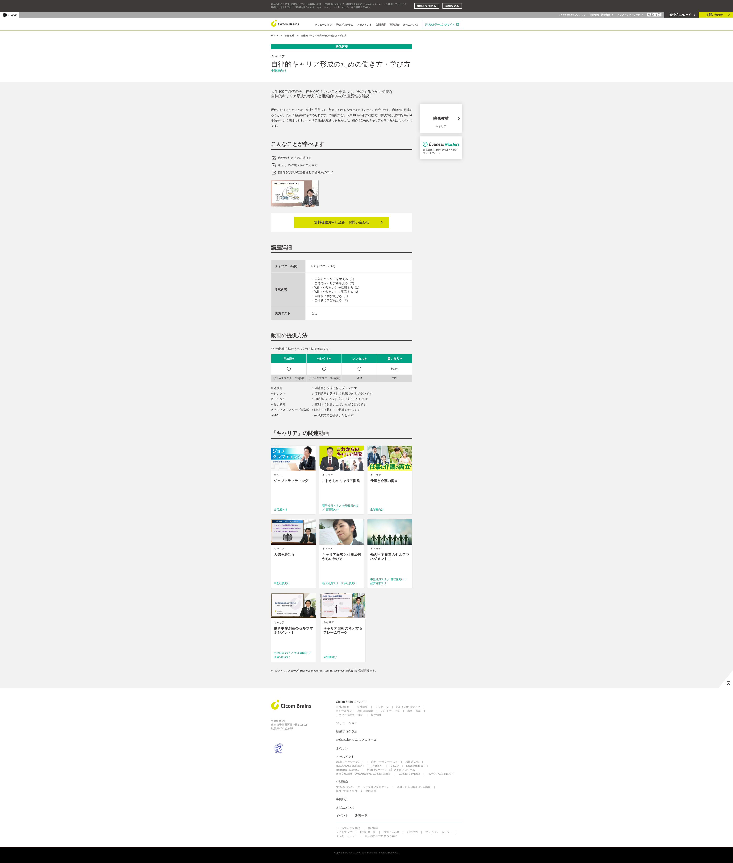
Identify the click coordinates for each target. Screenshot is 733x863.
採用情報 (376, 714)
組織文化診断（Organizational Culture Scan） (363, 773)
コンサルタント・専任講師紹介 (354, 710)
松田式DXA (412, 761)
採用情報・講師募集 (600, 14)
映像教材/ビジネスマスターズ (356, 739)
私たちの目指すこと (408, 706)
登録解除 (373, 828)
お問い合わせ (714, 14)
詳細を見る (452, 5)
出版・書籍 (414, 710)
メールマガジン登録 (348, 828)
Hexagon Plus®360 (347, 769)
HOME (274, 35)
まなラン (342, 748)
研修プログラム (346, 731)
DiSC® (395, 765)
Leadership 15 (415, 765)
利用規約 (412, 832)
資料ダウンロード (680, 14)
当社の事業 (342, 706)
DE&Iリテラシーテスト (349, 761)
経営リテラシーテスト (384, 761)
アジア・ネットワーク (628, 14)
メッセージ (382, 706)
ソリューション (346, 723)
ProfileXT (377, 765)
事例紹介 (342, 799)
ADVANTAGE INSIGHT (441, 773)
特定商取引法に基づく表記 (381, 836)
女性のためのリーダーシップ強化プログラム (362, 786)
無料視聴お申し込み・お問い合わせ (341, 222)
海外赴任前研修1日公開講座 (414, 786)
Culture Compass (409, 773)
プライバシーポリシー (438, 832)
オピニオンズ (345, 807)
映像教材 (289, 35)
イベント (342, 815)
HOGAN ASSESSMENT (350, 765)
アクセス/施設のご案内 (349, 714)
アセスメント (345, 756)
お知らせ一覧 (368, 832)
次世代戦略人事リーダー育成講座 (356, 790)
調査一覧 (361, 815)
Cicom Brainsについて (571, 14)
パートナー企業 (390, 710)
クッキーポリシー (346, 836)
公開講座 (342, 782)
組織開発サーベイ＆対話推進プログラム (391, 769)
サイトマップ (344, 832)
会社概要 (362, 706)
